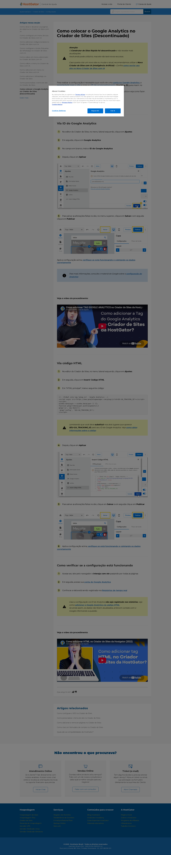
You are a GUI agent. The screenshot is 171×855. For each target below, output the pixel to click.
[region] (86, 101)
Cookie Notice (57, 104)
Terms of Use (80, 94)
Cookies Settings (59, 110)
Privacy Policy (67, 102)
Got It (113, 111)
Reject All (95, 111)
